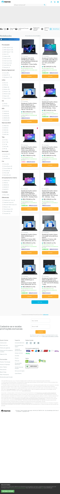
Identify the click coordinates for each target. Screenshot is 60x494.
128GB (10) (6, 180)
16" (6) (5, 148)
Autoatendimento (19, 343)
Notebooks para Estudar (6, 377)
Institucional (3, 343)
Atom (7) (6, 54)
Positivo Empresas (5, 364)
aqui (42, 487)
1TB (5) (5, 103)
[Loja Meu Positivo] (6, 2)
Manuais (17, 360)
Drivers (17, 358)
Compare (25, 56)
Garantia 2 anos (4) (8, 202)
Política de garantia (5, 348)
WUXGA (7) (7, 158)
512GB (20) (6, 120)
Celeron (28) (7, 56)
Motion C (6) (7, 91)
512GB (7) (6, 187)
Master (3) (6, 87)
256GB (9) (6, 185)
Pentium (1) (7, 67)
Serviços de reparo (20, 371)
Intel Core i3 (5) (8, 61)
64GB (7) (6, 189)
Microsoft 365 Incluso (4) (10, 204)
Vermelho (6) (7, 175)
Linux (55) (6, 73)
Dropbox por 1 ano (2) (9, 200)
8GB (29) (6, 134)
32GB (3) (6, 130)
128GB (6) (6, 113)
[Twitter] (34, 343)
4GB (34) (6, 132)
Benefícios (56, 29)
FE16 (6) (6, 85)
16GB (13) (6, 125)
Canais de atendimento (18, 350)
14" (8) (5, 144)
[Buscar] (45, 5)
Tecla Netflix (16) (8, 211)
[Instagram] (30, 343)
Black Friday (3, 372)
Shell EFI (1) (7, 75)
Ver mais (40, 302)
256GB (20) (7, 118)
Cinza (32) (6, 164)
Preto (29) (6, 173)
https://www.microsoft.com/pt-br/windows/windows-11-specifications (30, 398)
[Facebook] (27, 343)
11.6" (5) (5, 140)
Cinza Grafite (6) (8, 168)
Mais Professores (4, 374)
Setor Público (3, 367)
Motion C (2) (7, 207)
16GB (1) (6, 182)
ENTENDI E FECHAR (7, 491)
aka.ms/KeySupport (11, 389)
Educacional (3, 369)
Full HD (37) (7, 154)
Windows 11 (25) (8, 77)
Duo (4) (6, 82)
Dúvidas (17, 355)
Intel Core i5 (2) (8, 63)
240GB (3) (6, 115)
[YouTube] (38, 343)
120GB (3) (6, 111)
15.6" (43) (6, 146)
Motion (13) (7, 89)
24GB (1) (6, 128)
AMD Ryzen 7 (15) (8, 52)
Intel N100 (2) (7, 65)
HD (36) (6, 156)
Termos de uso (4, 345)
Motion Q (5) (7, 93)
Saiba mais (45, 314)
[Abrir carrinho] (55, 2)
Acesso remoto (19, 353)
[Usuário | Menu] (51, 2)
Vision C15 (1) (7, 98)
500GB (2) (6, 106)
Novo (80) (6, 195)
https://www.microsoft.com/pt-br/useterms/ (46, 392)
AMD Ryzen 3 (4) (8, 47)
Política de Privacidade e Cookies (50, 336)
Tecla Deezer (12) (8, 209)
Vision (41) (6, 96)
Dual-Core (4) (7, 58)
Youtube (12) (7, 213)
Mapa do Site (3, 354)
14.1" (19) (6, 142)
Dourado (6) (7, 170)
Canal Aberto (18, 373)
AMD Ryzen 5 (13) (8, 49)
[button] (58, 2)
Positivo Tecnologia (5, 362)
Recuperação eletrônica (18, 364)
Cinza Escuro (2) (8, 166)
